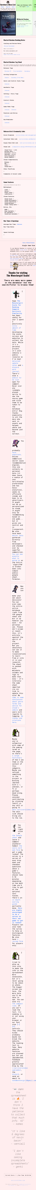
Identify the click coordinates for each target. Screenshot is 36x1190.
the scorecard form (16, 258)
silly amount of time (16, 328)
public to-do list (17, 379)
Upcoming (20, 20)
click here (23, 249)
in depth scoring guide (16, 902)
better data (17, 535)
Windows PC (8, 71)
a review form (17, 940)
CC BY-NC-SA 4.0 (24, 1185)
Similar (7, 77)
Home (24, 242)
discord (15, 1074)
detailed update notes (16, 363)
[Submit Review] (20, 26)
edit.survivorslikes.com (23, 809)
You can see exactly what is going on (17, 557)
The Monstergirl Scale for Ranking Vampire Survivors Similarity (17, 307)
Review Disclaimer (9, 46)
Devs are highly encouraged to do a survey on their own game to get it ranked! (17, 915)
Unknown (7, 84)
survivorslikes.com (18, 1180)
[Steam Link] (17, 19)
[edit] (31, 34)
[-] (18, 1024)
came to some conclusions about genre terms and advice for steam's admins (18, 703)
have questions (16, 453)
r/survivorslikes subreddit (20, 1069)
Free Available (26, 20)
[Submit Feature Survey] (22, 25)
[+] (13, 1026)
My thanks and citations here (17, 719)
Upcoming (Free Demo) (17, 77)
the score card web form (17, 848)
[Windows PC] (17, 21)
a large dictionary (17, 757)
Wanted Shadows (23, 19)
